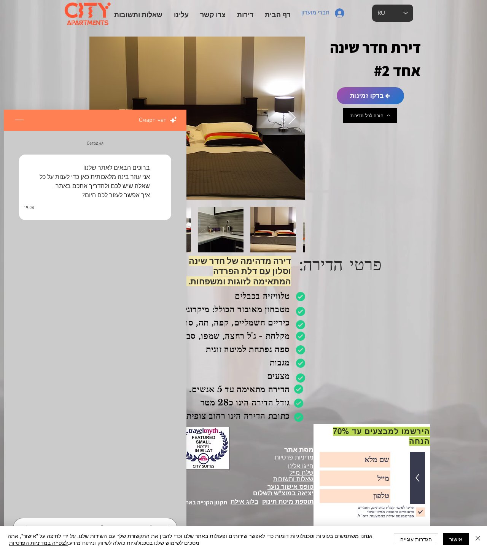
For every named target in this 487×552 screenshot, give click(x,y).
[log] (95, 322)
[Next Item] (292, 118)
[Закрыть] (477, 539)
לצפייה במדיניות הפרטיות (38, 542)
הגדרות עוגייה (416, 539)
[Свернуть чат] (19, 120)
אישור (455, 539)
